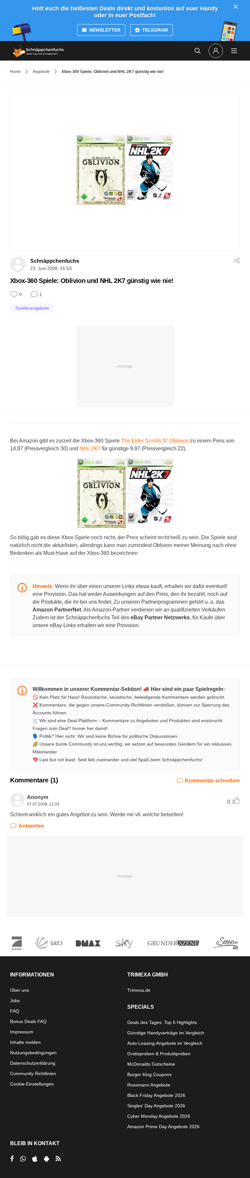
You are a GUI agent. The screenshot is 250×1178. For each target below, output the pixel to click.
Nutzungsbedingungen (33, 1052)
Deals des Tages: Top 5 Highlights (162, 1022)
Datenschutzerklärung (32, 1063)
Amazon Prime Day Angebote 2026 (163, 1126)
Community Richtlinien (33, 1073)
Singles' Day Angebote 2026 (156, 1105)
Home (15, 71)
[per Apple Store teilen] (34, 1159)
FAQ (14, 1011)
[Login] (216, 51)
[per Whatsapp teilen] (23, 1159)
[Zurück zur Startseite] (38, 51)
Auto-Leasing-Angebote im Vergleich (164, 1043)
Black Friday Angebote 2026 (156, 1095)
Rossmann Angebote (148, 1084)
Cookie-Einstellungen (32, 1084)
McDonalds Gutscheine (151, 1064)
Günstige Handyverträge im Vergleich (165, 1032)
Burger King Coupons (149, 1074)
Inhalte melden (25, 1042)
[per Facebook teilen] (12, 1159)
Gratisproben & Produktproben (158, 1053)
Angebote (41, 71)
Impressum (21, 1031)
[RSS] (58, 1159)
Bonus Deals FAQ (28, 1021)
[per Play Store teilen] (46, 1159)
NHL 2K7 (90, 448)
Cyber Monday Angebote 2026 (158, 1116)
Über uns (19, 990)
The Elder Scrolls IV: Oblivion (155, 440)
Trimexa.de (138, 990)
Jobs (15, 1000)
